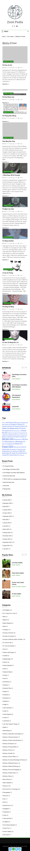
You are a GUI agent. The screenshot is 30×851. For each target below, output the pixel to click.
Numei (19, 444)
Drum (4, 649)
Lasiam (5, 717)
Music (4, 443)
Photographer (6, 792)
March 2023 (6, 529)
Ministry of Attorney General (10, 737)
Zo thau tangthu (16, 594)
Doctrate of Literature (8, 636)
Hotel (4, 678)
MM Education (18, 439)
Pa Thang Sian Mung (9, 116)
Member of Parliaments (22, 434)
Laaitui (5, 434)
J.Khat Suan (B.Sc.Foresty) (11, 175)
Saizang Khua (22, 449)
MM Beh (8, 439)
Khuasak (16, 432)
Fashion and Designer (8, 652)
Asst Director (11, 422)
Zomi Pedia (15, 22)
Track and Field (7, 818)
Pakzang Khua (6, 489)
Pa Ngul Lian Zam (8, 209)
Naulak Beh (11, 443)
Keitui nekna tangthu (18, 573)
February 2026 (6, 500)
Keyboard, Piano (7, 688)
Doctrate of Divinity (8, 426)
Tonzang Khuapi (14, 455)
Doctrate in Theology (18, 424)
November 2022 (7, 536)
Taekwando (6, 812)
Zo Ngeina (5, 821)
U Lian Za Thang (7, 273)
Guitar (4, 668)
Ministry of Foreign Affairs (10, 747)
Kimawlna (5, 694)
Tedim (22, 451)
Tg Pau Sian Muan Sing (9, 476)
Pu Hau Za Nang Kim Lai (10, 342)
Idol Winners (6, 681)
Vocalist (21, 455)
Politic (23, 447)
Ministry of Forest (8, 61)
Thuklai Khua (22, 453)
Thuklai (15, 453)
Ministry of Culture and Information (12, 740)
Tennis (5, 815)
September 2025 (7, 503)
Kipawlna (5, 701)
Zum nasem (6, 834)
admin (5, 67)
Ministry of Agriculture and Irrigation (12, 734)
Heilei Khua (6, 485)
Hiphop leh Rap (7, 672)
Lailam (5, 711)
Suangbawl (6, 808)
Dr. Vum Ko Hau (7, 642)
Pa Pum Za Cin (7, 65)
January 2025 (6, 510)
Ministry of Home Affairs (9, 756)
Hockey (5, 675)
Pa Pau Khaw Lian (8, 97)
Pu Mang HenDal (8, 241)
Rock (4, 802)
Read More (5, 84)
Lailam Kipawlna (7, 714)
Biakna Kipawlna (7, 623)
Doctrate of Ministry (21, 426)
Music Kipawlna (7, 782)
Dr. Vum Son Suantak (8, 646)
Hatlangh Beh (17, 430)
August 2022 (6, 545)
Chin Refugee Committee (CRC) (11, 469)
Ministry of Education (8, 436)
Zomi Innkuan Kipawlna (9, 825)
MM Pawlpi (20, 441)
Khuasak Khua (23, 432)
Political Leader (7, 449)
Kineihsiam (6, 698)
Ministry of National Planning (10, 766)
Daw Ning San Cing (8, 141)
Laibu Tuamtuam (7, 707)
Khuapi (10, 432)
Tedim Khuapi (6, 453)
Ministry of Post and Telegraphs (11, 769)
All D (4, 422)
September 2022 (7, 542)
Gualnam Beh (9, 430)
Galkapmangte (15, 428)
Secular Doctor (7, 451)
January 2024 (6, 522)
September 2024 (7, 516)
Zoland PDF (15, 406)
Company (5, 629)
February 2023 (6, 532)
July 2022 (5, 549)
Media (4, 727)
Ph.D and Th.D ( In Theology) (10, 789)
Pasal (7, 446)
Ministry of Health (21, 436)
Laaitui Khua (12, 434)
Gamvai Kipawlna (16, 379)
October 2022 (6, 539)
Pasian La (5, 786)
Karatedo (5, 685)
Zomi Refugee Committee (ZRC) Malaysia (14, 472)
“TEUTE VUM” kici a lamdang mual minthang (14, 479)
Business (25, 422)
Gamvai (5, 662)
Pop (4, 799)
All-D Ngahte (6, 610)
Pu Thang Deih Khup (8, 466)
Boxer (4, 626)
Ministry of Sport (7, 776)
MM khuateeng (10, 441)
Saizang (14, 449)
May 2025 (5, 506)
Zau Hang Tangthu (17, 562)
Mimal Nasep (6, 730)
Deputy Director (6, 424)
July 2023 (5, 526)
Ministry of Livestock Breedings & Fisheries (14, 760)
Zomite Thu (14, 586)
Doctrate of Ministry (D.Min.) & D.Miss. (13, 639)
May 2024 (5, 519)
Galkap (5, 428)
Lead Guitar (6, 721)
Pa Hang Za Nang (8, 307)
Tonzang (5, 455)
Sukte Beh (15, 451)
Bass (4, 616)
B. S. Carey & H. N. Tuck (9, 613)
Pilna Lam (17, 447)
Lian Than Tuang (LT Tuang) (10, 724)
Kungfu (5, 704)
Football (5, 655)
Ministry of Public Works (9, 773)
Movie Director (7, 779)
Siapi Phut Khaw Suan (8, 482)
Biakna (19, 422)
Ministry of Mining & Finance (10, 763)
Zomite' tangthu (16, 565)
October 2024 (6, 513)
